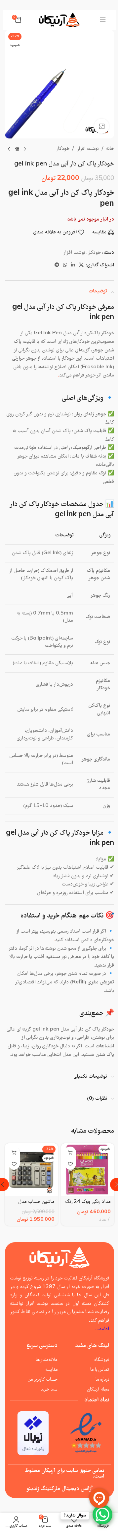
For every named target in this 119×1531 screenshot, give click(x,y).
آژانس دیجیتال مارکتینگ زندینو (59, 1489)
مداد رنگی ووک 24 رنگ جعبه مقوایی (88, 1205)
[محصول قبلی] (25, 149)
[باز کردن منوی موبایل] (102, 19)
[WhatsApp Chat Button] (102, 1514)
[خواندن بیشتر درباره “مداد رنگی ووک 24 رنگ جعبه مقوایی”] (70, 1152)
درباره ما (102, 1379)
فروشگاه (101, 1360)
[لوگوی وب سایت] (59, 19)
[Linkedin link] (73, 265)
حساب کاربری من (43, 1379)
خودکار (62, 149)
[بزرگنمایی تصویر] (101, 126)
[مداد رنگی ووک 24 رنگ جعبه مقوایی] (87, 1169)
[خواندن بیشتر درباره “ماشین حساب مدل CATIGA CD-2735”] (14, 1152)
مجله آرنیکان (98, 1389)
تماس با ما (99, 1369)
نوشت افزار (88, 149)
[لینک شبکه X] (81, 265)
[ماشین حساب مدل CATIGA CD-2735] (31, 1169)
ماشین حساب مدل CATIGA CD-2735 (32, 1205)
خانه (110, 149)
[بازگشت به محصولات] (17, 149)
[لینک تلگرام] (57, 265)
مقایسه (51, 1369)
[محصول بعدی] (9, 149)
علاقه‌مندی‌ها (47, 1360)
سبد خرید (49, 1389)
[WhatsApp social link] (65, 265)
